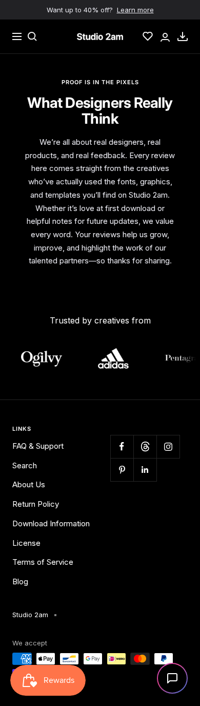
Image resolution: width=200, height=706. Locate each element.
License (26, 543)
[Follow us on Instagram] (167, 446)
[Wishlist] (148, 36)
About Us (28, 484)
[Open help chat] (172, 678)
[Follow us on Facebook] (121, 446)
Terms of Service (42, 562)
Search (24, 465)
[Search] (32, 36)
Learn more (135, 10)
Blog (20, 581)
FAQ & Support (38, 446)
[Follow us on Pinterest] (121, 469)
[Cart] (182, 36)
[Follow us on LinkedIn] (144, 469)
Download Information (51, 523)
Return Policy (35, 504)
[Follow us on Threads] (144, 446)
